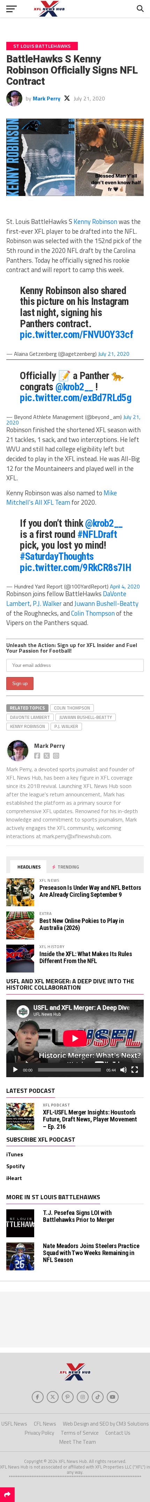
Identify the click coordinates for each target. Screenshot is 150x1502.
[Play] (15, 1069)
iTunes (14, 1154)
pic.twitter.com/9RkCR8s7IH (75, 567)
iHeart (14, 1178)
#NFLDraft (97, 534)
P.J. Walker (47, 603)
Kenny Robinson (95, 221)
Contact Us (117, 1433)
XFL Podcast (56, 1105)
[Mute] (123, 1069)
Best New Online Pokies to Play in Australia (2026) (81, 924)
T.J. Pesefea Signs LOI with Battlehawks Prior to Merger (78, 1216)
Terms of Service (80, 1433)
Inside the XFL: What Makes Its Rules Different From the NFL (85, 957)
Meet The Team (77, 1442)
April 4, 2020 (125, 586)
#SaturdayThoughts (56, 556)
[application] (75, 1038)
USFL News (14, 1424)
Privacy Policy (39, 1433)
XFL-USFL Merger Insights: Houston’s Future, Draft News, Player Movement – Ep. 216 (90, 1119)
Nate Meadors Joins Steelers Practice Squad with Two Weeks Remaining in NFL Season (91, 1252)
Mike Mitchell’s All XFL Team (61, 498)
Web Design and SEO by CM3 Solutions (106, 1424)
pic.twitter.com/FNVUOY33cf (76, 334)
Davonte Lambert (30, 717)
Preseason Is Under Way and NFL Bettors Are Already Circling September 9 (90, 891)
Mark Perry (46, 98)
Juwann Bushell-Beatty (106, 603)
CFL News (45, 1424)
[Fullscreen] (134, 1069)
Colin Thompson (93, 613)
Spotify (15, 1166)
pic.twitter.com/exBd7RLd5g (75, 398)
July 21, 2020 (113, 354)
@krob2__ (74, 387)
